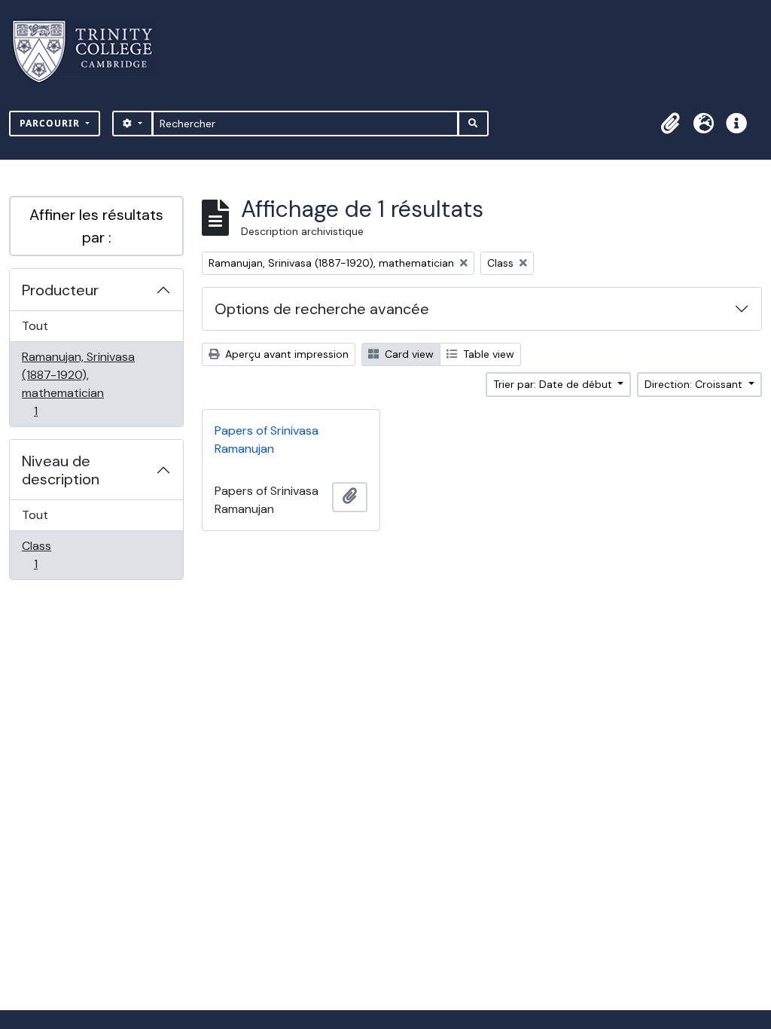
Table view (487, 354)
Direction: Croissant (695, 384)
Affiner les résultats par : (96, 226)
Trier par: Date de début (554, 384)
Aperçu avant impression (285, 354)
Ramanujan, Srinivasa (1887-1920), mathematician (78, 383)
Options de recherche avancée (322, 309)
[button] (670, 123)
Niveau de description (60, 470)
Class (52, 554)
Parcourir (51, 123)
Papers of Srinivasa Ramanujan (266, 439)
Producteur (60, 290)
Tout (35, 326)
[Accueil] (91, 52)
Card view (408, 354)
